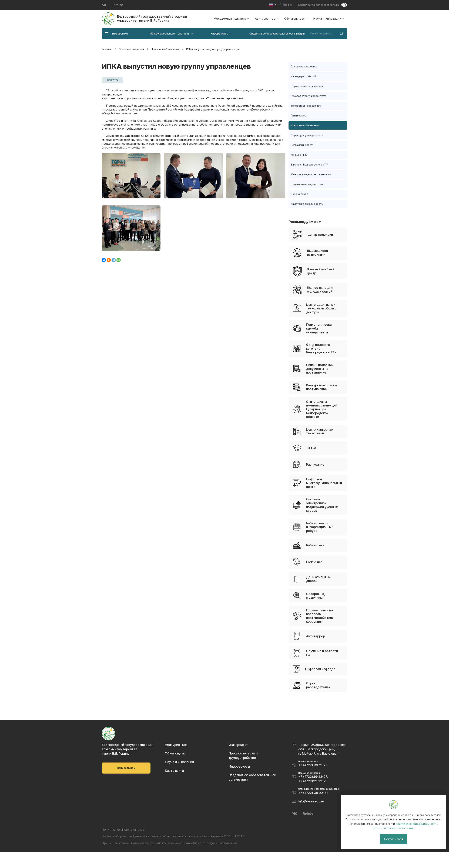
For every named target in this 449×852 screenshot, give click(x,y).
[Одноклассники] (109, 260)
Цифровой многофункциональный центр (324, 483)
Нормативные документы (307, 86)
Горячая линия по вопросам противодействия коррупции (320, 615)
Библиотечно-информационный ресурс (319, 527)
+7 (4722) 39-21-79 (312, 765)
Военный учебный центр (320, 271)
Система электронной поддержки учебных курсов (322, 504)
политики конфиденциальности (416, 823)
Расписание (315, 464)
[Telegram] (114, 260)
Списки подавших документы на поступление (319, 368)
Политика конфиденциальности (124, 829)
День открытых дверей (318, 579)
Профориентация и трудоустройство (243, 755)
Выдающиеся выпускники (317, 252)
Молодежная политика (230, 18)
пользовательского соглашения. (393, 828)
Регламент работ (302, 145)
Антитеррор (298, 115)
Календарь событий (303, 76)
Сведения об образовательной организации (277, 33)
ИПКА (311, 448)
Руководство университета (308, 96)
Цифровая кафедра (320, 669)
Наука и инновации (327, 18)
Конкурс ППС (299, 154)
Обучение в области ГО (322, 653)
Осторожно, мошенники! (315, 595)
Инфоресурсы (219, 33)
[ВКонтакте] (104, 260)
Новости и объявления (165, 49)
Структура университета (307, 135)
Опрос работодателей (318, 685)
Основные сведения (131, 49)
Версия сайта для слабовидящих (318, 4)
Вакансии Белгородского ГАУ (309, 164)
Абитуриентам (265, 18)
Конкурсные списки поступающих (321, 387)
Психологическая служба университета (319, 328)
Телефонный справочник (306, 105)
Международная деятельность (169, 33)
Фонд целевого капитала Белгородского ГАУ (321, 348)
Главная (107, 49)
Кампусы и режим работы (307, 203)
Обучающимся (294, 18)
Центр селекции (320, 234)
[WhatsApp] (118, 260)
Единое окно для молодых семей (320, 289)
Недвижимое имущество (307, 184)
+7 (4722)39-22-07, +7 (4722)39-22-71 (313, 779)
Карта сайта (174, 770)
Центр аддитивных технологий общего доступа (321, 308)
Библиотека (315, 545)
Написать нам (126, 767)
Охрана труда (299, 194)
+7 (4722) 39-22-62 (313, 793)
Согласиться (393, 839)
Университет (120, 33)
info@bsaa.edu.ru (311, 801)
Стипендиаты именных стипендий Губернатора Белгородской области (321, 409)
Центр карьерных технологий (319, 431)
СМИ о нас (314, 562)
